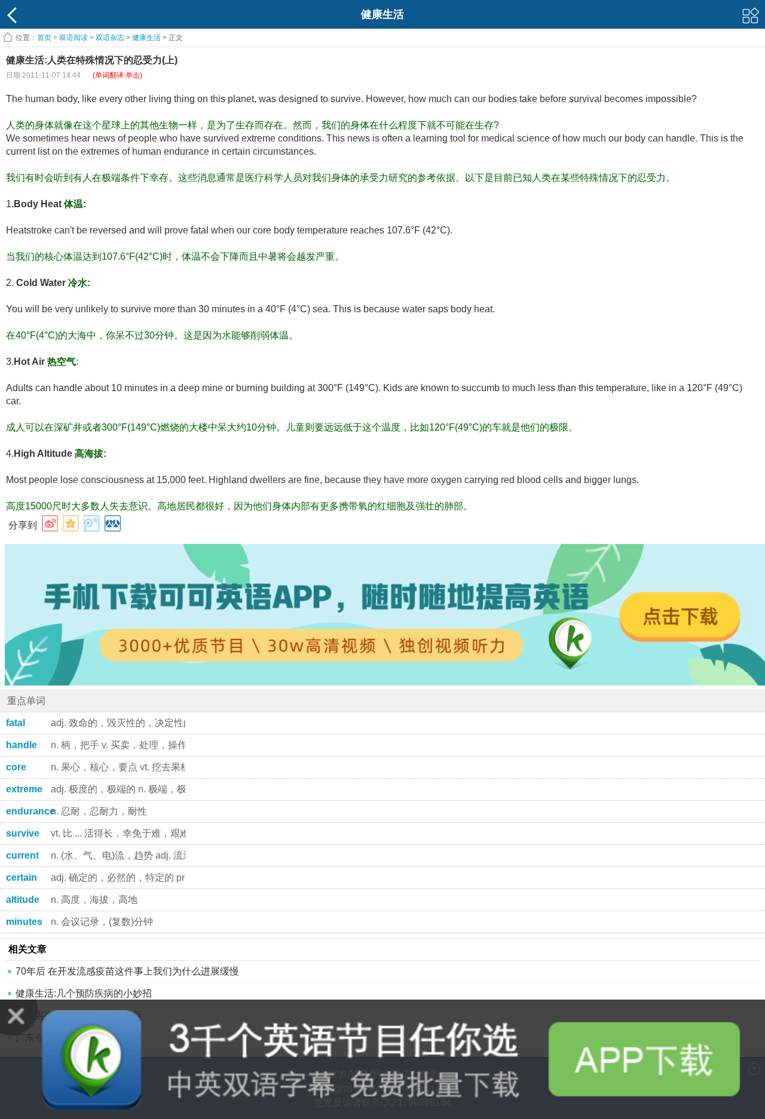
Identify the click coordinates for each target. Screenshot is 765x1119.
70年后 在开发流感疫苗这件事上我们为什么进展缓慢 (127, 971)
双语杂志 (110, 37)
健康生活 (146, 37)
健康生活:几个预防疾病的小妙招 (84, 993)
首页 (44, 37)
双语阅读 (73, 37)
